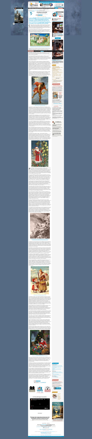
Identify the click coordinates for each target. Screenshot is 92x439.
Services (61, 436)
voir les (42, 382)
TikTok (59, 396)
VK (58, 395)
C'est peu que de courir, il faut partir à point (57, 79)
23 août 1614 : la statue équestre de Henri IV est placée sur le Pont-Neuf (57, 111)
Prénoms (59, 436)
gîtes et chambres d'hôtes (43, 432)
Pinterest (59, 398)
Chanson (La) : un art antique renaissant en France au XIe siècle (57, 366)
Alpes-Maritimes (59, 434)
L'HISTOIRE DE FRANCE (43, 424)
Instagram (59, 396)
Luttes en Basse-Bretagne (56, 374)
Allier (47, 434)
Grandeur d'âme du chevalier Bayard (56, 76)
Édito (30, 8)
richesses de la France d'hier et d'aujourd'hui (50, 431)
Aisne (46, 434)
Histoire (41, 8)
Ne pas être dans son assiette (57, 115)
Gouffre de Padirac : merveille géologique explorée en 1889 (56, 75)
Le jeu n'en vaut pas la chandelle (58, 80)
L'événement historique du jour (46, 430)
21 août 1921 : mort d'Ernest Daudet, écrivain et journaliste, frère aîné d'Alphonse (57, 117)
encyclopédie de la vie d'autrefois (47, 433)
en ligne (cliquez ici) (56, 60)
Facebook (59, 393)
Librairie (53, 436)
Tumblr (59, 399)
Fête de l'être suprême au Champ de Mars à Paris (57, 373)
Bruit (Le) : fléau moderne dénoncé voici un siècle (56, 109)
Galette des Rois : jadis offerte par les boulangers (56, 368)
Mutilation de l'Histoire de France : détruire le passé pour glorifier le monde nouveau (57, 73)
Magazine (31, 436)
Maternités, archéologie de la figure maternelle (56, 82)
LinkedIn (40, 436)
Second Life (47, 436)
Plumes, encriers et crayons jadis (57, 77)
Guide (32, 8)
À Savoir (53, 8)
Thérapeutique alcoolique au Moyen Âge (57, 365)
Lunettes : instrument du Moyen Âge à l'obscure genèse (57, 71)
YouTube (59, 397)
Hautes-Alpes (55, 434)
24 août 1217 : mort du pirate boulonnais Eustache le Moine (56, 108)
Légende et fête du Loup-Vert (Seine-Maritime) (56, 369)
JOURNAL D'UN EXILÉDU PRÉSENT (58, 38)
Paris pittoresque (56, 436)
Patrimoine (50, 8)
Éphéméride (37, 8)
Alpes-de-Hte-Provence (51, 434)
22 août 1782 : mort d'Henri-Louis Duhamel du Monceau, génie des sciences (57, 114)
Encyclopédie (34, 436)
